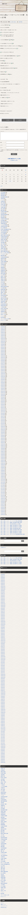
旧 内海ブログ (3, 547)
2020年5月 (3, 436)
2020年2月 (3, 441)
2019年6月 (3, 452)
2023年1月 (3, 389)
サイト (1, 147)
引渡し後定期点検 (4, 230)
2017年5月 (3, 489)
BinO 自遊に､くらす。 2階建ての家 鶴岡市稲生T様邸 (11, 528)
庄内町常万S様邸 (4, 218)
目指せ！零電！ (3, 245)
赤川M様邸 (3, 220)
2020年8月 (3, 432)
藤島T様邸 (2, 210)
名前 (1, 142)
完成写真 (2, 198)
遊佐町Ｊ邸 (3, 302)
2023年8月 (3, 379)
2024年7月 (3, 363)
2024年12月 (3, 356)
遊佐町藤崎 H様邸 (4, 809)
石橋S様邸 (3, 246)
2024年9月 (3, 360)
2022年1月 (3, 407)
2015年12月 (3, 514)
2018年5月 (3, 471)
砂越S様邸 (3, 217)
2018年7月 (3, 469)
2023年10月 (3, 376)
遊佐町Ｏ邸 (3, 849)
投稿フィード (3, 904)
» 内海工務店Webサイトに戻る (14, 158)
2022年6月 (3, 400)
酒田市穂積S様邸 (4, 221)
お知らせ (2, 312)
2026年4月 (3, 332)
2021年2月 (3, 423)
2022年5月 (3, 401)
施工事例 (2, 317)
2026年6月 (3, 329)
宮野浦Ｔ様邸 (3, 239)
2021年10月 (3, 411)
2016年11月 (3, 498)
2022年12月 (3, 391)
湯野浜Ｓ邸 (3, 260)
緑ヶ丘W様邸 (3, 227)
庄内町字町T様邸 (4, 236)
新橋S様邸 (3, 195)
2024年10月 (3, 359)
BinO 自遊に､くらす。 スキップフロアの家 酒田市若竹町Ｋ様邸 (13, 534)
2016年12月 (3, 496)
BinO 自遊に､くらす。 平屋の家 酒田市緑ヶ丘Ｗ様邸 (11, 523)
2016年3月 (3, 510)
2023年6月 (3, 382)
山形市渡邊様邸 (3, 232)
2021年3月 (3, 422)
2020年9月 (3, 430)
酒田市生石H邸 (3, 298)
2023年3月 (3, 386)
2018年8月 (3, 467)
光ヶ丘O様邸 (3, 233)
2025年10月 (3, 341)
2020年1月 (3, 442)
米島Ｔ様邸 (3, 202)
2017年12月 (3, 479)
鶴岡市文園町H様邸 (4, 251)
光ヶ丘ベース (3, 320)
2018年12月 (3, 461)
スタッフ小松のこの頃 (5, 318)
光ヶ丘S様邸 (3, 205)
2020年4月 (3, 438)
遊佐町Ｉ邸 (3, 276)
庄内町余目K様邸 (4, 257)
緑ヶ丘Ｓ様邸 (3, 249)
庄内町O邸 (3, 856)
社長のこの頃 (3, 314)
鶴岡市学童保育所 (4, 286)
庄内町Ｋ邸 (3, 280)
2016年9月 (3, 501)
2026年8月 (3, 326)
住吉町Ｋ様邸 (3, 204)
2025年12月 (3, 338)
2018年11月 (3, 463)
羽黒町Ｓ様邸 (3, 248)
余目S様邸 (3, 242)
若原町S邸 (3, 268)
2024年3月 (3, 369)
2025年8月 (3, 344)
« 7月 (1, 186)
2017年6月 (3, 488)
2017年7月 (3, 486)
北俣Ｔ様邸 (3, 243)
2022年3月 (3, 404)
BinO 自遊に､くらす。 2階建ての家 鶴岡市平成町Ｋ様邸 (11, 522)
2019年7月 (3, 451)
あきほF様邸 (3, 192)
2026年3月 (3, 334)
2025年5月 (3, 348)
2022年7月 (3, 398)
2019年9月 (3, 448)
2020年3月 (3, 439)
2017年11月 (3, 480)
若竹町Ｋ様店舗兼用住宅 (5, 229)
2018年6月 (3, 470)
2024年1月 (3, 372)
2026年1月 (3, 584)
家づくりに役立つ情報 (5, 252)
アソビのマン (3, 254)
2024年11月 (3, 357)
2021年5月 (3, 419)
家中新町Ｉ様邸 (3, 804)
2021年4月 (3, 420)
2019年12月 (3, 444)
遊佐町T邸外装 (3, 305)
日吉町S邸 (3, 309)
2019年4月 (3, 455)
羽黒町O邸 (3, 271)
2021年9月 (3, 413)
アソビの (2, 199)
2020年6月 (3, 435)
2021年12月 (3, 408)
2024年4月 (3, 367)
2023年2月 (3, 388)
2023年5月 (3, 383)
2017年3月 (3, 492)
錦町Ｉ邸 (2, 293)
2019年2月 (3, 458)
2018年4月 (3, 473)
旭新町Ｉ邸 (3, 292)
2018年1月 (3, 477)
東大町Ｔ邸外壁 (3, 308)
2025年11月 (3, 339)
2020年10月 (3, 429)
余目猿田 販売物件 (4, 226)
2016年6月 (3, 505)
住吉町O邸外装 (3, 304)
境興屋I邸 (2, 267)
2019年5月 (3, 454)
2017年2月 (3, 741)
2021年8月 (3, 414)
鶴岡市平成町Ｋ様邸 (4, 235)
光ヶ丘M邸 (3, 274)
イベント (2, 315)
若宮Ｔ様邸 (3, 208)
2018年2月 (3, 476)
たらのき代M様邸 (4, 224)
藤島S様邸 (3, 255)
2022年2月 (3, 653)
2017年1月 (3, 495)
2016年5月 (3, 507)
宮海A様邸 (3, 213)
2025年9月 (3, 342)
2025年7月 (3, 345)
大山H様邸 (3, 287)
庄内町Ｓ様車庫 (3, 261)
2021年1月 (3, 672)
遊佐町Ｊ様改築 (3, 299)
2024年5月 (3, 366)
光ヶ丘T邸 (2, 283)
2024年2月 (3, 370)
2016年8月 (3, 502)
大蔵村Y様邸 (3, 207)
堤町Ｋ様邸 (3, 290)
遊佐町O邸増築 (3, 295)
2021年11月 (3, 410)
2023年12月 (3, 373)
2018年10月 (3, 464)
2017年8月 (3, 485)
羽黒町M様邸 (3, 223)
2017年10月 (3, 482)
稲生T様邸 (2, 216)
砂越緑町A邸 (3, 270)
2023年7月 (3, 381)
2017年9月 (3, 483)
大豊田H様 (3, 201)
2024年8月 (3, 361)
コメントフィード (4, 905)
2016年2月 (3, 511)
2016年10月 (3, 499)
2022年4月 (3, 650)
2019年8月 (3, 449)
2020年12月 (3, 426)
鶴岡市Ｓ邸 (3, 277)
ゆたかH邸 (3, 296)
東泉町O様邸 (3, 289)
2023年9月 (3, 378)
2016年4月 (3, 508)
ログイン (2, 902)
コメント (2, 131)
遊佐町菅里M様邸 (4, 214)
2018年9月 (3, 466)
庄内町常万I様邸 (4, 211)
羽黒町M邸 (3, 311)
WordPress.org (3, 907)
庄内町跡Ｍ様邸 (3, 238)
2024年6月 (3, 364)
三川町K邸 (3, 307)
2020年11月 (3, 675)
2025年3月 (3, 351)
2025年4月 (3, 350)
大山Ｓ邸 (2, 265)
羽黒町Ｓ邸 (3, 279)
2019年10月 (3, 447)
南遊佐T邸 (2, 258)
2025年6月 (3, 347)
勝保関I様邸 (3, 824)
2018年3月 (3, 474)
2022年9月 (3, 395)
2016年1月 (3, 513)
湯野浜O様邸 (3, 273)
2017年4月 (3, 491)
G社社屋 (2, 282)
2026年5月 (3, 331)
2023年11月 (3, 375)
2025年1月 (3, 354)
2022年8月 (3, 397)
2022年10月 (3, 394)
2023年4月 (3, 385)
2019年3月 (3, 457)
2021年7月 (3, 416)
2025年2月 (3, 353)
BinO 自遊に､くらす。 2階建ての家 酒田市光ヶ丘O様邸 (11, 525)
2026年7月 (3, 328)
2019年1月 (3, 460)
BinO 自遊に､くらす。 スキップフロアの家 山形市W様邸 (11, 521)
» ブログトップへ (14, 160)
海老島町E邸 (3, 301)
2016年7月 (3, 504)
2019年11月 (3, 445)
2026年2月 (3, 335)
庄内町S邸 (3, 264)
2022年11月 (3, 392)
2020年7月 (3, 433)
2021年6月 (3, 417)
